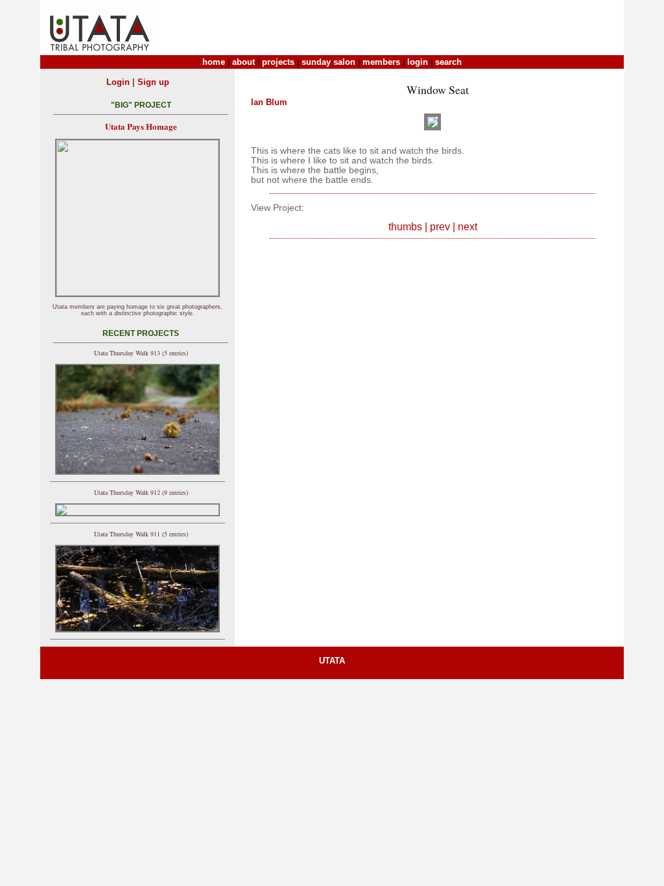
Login (118, 82)
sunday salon (328, 62)
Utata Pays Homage (141, 126)
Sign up (153, 82)
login (417, 62)
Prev (440, 226)
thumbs (405, 226)
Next (467, 226)
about (243, 62)
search (448, 62)
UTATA (332, 660)
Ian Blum (269, 102)
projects (278, 62)
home (213, 62)
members (381, 62)
